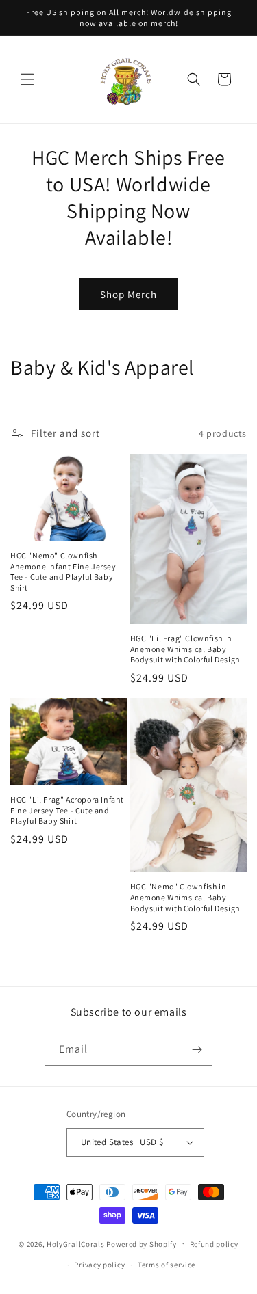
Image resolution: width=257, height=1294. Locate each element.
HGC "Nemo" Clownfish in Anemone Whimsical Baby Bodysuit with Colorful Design (185, 897)
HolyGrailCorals (76, 1243)
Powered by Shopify (141, 1243)
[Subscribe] (197, 1050)
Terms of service (166, 1264)
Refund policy (214, 1244)
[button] (27, 79)
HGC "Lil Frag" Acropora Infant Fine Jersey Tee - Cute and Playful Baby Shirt (67, 810)
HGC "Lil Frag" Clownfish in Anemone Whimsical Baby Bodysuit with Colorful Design (185, 648)
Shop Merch (128, 294)
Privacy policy (99, 1264)
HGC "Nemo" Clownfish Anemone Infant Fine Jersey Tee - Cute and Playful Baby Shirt (63, 571)
